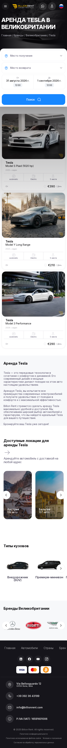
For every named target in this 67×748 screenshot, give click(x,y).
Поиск (30, 99)
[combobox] (61, 6)
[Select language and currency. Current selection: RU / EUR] (61, 6)
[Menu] (5, 6)
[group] (33, 495)
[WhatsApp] (43, 6)
